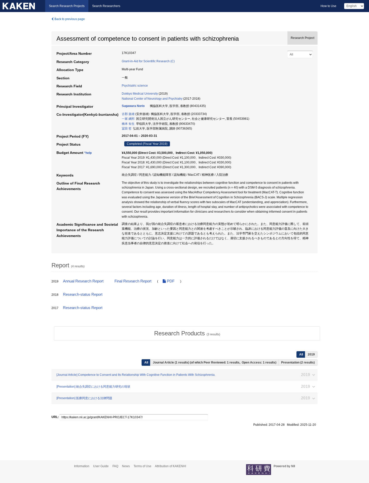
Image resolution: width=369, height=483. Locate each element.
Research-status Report (82, 294)
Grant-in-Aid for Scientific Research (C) (148, 61)
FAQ (115, 466)
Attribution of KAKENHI (170, 466)
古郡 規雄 (128, 114)
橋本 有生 (128, 124)
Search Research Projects (67, 6)
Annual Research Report (83, 281)
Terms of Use (142, 466)
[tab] (187, 333)
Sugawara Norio (133, 106)
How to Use (328, 6)
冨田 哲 (127, 128)
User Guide (101, 466)
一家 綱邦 (128, 118)
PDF (170, 281)
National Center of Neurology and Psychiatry (152, 98)
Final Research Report (132, 281)
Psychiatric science (135, 85)
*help (88, 153)
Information (81, 466)
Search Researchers (106, 6)
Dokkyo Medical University (140, 93)
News (126, 466)
